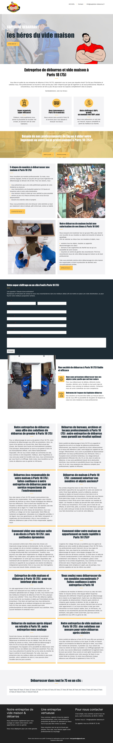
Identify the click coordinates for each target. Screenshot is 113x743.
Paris (11, 689)
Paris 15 (46, 689)
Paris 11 (22, 689)
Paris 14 (40, 689)
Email (9, 309)
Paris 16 (53, 689)
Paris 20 (90, 689)
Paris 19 (71, 689)
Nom (38, 306)
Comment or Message (14, 336)
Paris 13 (34, 689)
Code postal (11, 323)
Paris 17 (59, 689)
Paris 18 (65, 689)
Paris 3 (95, 689)
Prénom (9, 306)
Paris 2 (84, 689)
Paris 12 (28, 689)
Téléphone (11, 316)
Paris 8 (30, 692)
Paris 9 (35, 692)
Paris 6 (19, 692)
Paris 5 (13, 692)
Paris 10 (16, 689)
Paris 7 (24, 692)
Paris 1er (78, 689)
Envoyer (10, 351)
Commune (11, 329)
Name (9, 300)
